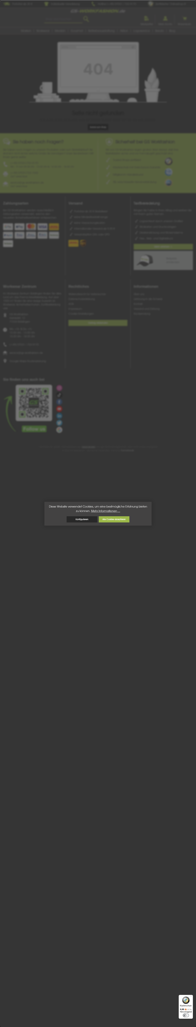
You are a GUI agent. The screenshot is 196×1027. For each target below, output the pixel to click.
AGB (71, 303)
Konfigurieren (82, 519)
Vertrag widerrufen (98, 322)
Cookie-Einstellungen (81, 313)
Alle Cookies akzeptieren (114, 519)
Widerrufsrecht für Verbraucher (87, 294)
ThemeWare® (127, 450)
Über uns (139, 294)
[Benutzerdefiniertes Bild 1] (168, 161)
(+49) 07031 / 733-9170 (24, 344)
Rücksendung (142, 313)
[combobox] (63, 19)
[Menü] (191, 997)
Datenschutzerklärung (81, 299)
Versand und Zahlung (147, 308)
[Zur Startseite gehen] (98, 11)
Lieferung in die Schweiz (148, 299)
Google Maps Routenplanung (27, 361)
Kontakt (138, 303)
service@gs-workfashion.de (26, 352)
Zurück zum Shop (98, 127)
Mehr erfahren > (163, 246)
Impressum (75, 308)
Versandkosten (88, 447)
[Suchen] (86, 19)
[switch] (186, 1015)
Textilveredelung (147, 203)
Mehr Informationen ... (105, 511)
